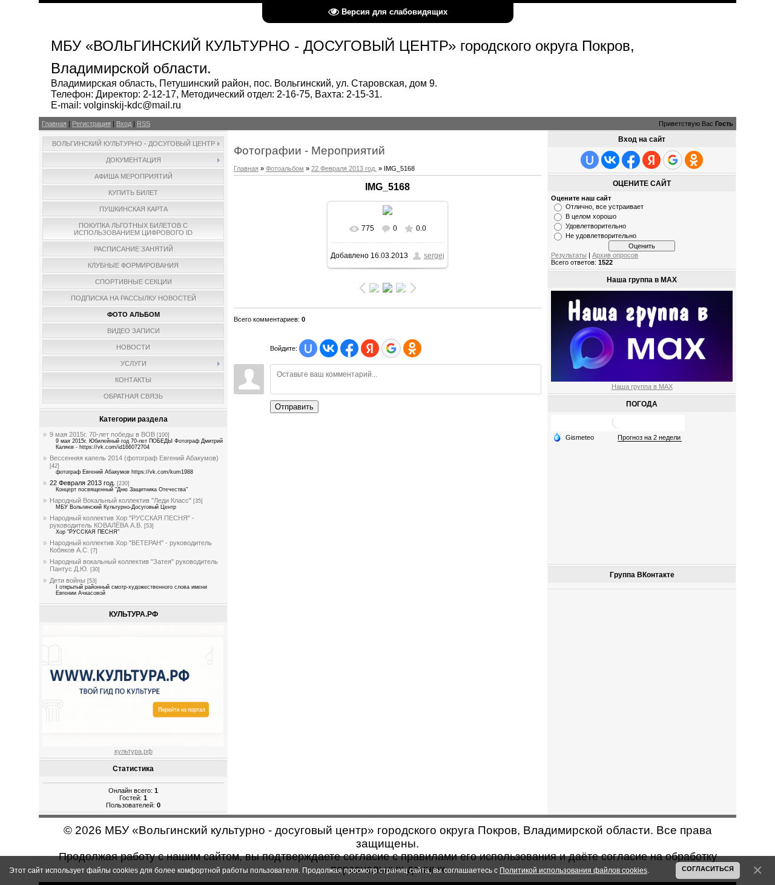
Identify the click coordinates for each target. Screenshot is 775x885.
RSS (143, 123)
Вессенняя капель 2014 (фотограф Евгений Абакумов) (134, 458)
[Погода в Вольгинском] (618, 426)
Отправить (294, 406)
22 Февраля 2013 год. (82, 482)
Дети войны (67, 580)
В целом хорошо (591, 216)
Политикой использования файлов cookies (573, 870)
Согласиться (708, 868)
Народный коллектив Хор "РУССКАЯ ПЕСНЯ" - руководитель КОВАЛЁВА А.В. (122, 521)
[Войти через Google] (391, 348)
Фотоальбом (285, 168)
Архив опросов (615, 255)
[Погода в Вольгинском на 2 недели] (650, 438)
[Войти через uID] (308, 348)
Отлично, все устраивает (605, 206)
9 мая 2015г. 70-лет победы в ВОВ (102, 434)
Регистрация (91, 123)
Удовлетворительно (596, 226)
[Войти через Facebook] (349, 348)
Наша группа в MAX (642, 386)
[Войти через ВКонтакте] (329, 348)
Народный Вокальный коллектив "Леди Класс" (120, 500)
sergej (434, 255)
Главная (54, 123)
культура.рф (133, 751)
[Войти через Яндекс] (370, 348)
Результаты (569, 255)
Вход (123, 123)
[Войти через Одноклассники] (412, 348)
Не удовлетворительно (601, 235)
